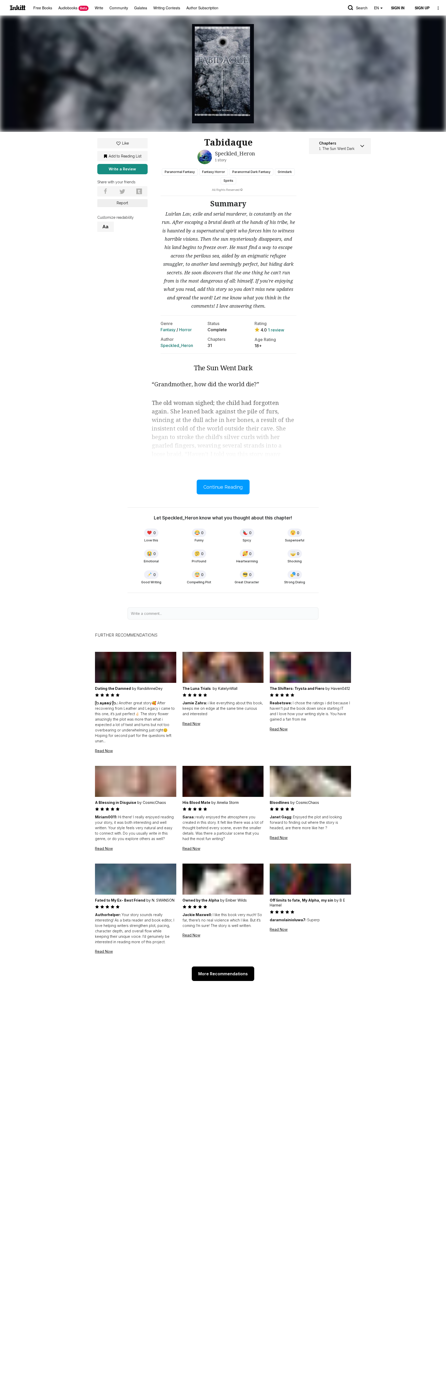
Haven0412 (340, 688)
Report (122, 203)
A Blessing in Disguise (115, 802)
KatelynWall (227, 688)
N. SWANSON (163, 900)
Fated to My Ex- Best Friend (120, 900)
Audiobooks (72, 7)
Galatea (140, 7)
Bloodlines (279, 802)
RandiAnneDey (150, 688)
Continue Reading (223, 487)
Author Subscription (202, 7)
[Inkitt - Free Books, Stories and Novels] (18, 7)
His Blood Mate (196, 802)
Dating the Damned (113, 688)
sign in (397, 7)
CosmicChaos (154, 802)
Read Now (104, 751)
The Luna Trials (197, 688)
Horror (185, 329)
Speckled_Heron (177, 345)
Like (125, 143)
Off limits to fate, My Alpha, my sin (301, 900)
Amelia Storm (228, 802)
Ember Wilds (236, 900)
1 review (276, 330)
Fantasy (168, 329)
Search (362, 7)
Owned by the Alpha (200, 900)
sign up (422, 7)
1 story (221, 160)
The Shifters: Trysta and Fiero (297, 688)
